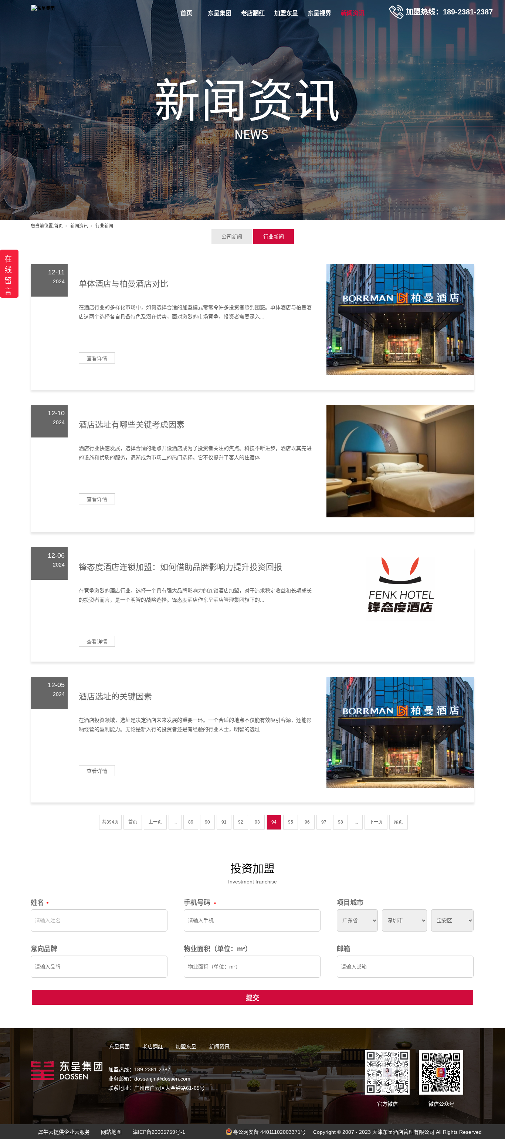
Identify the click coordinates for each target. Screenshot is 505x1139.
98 (340, 822)
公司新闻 (231, 237)
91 (224, 822)
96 (307, 822)
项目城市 (350, 902)
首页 (186, 13)
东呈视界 (319, 13)
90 (207, 822)
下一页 (376, 822)
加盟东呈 (286, 13)
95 (290, 822)
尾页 (398, 822)
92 (240, 822)
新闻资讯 (353, 13)
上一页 (155, 822)
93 (257, 822)
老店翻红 (253, 13)
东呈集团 (219, 13)
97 (323, 822)
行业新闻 (273, 237)
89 (190, 822)
